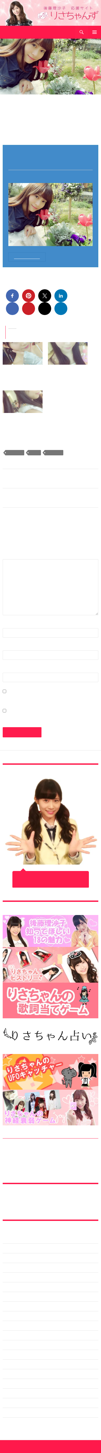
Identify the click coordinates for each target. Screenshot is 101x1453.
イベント (10, 1345)
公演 (6, 1412)
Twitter (8, 1287)
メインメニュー (94, 32)
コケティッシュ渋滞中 (21, 1354)
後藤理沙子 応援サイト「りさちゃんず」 (39, 32)
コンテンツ (12, 1364)
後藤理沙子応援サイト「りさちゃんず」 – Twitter (44, 1202)
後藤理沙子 (54, 452)
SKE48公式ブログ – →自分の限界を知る (37, 498)
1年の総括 (11, 1248)
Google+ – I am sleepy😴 (25, 478)
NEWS (8, 1277)
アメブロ (10, 1316)
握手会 (8, 1422)
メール (12, 647)
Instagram (11, 1267)
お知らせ (10, 1296)
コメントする (51, 130)
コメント (14, 556)
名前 (10, 625)
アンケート (12, 1335)
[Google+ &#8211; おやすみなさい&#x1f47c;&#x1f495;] (68, 353)
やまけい (32, 130)
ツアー (8, 1374)
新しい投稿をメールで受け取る (33, 717)
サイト (9, 669)
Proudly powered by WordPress (26, 1446)
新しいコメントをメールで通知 (33, 698)
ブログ (8, 1393)
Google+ (10, 103)
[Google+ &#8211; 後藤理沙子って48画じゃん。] (23, 353)
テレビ (8, 1383)
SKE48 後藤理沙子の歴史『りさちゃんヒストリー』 (47, 1163)
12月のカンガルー (18, 1238)
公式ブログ (12, 1403)
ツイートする (50, 884)
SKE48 (34, 452)
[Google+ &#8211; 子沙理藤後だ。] (23, 401)
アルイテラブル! (16, 1325)
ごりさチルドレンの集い (23, 1306)
